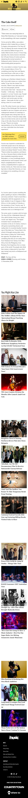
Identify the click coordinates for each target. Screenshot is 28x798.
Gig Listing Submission (8, 766)
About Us (5, 745)
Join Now (22, 136)
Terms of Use (5, 751)
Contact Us (5, 769)
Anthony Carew (18, 25)
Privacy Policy (6, 748)
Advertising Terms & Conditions (9, 757)
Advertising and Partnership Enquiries (11, 764)
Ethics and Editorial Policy (8, 754)
